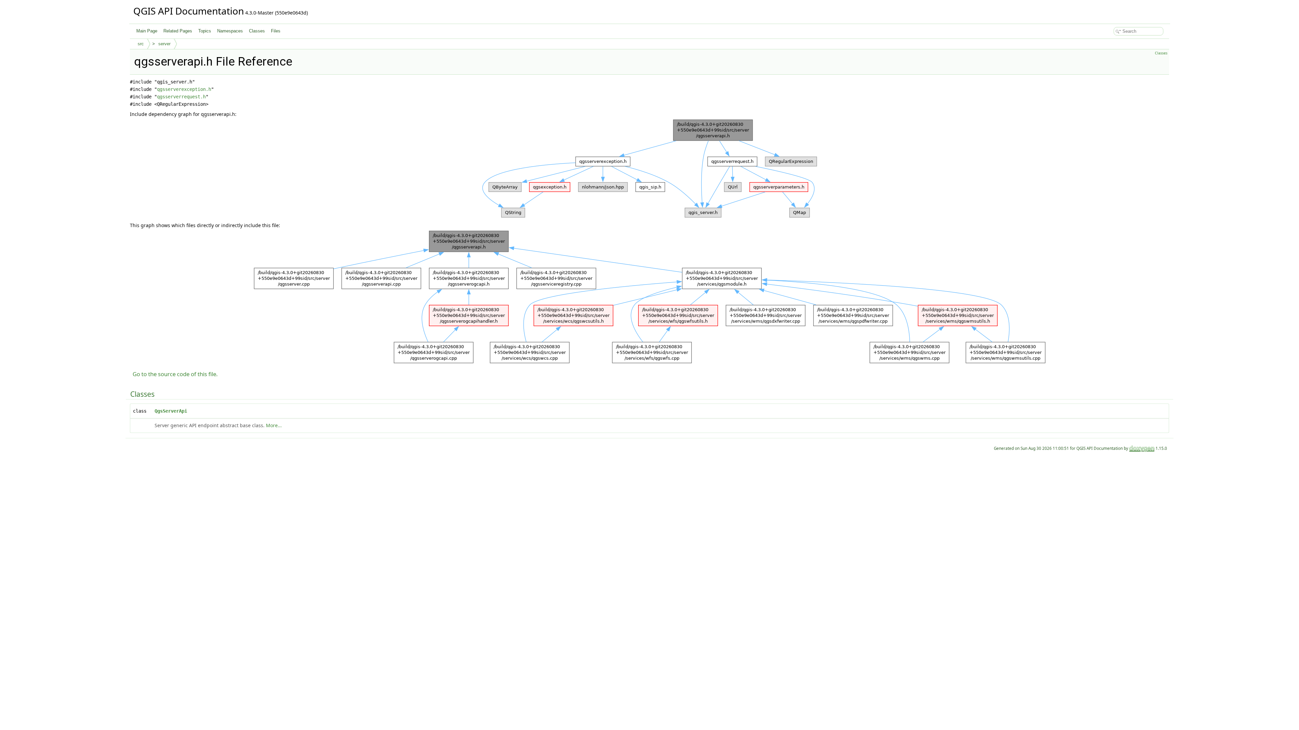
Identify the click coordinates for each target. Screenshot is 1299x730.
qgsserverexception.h (184, 89)
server (164, 43)
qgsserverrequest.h (181, 96)
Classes (257, 30)
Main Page (146, 30)
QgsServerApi (171, 411)
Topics (204, 30)
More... (274, 425)
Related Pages (177, 30)
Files (275, 30)
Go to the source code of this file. (175, 374)
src (141, 43)
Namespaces (230, 30)
